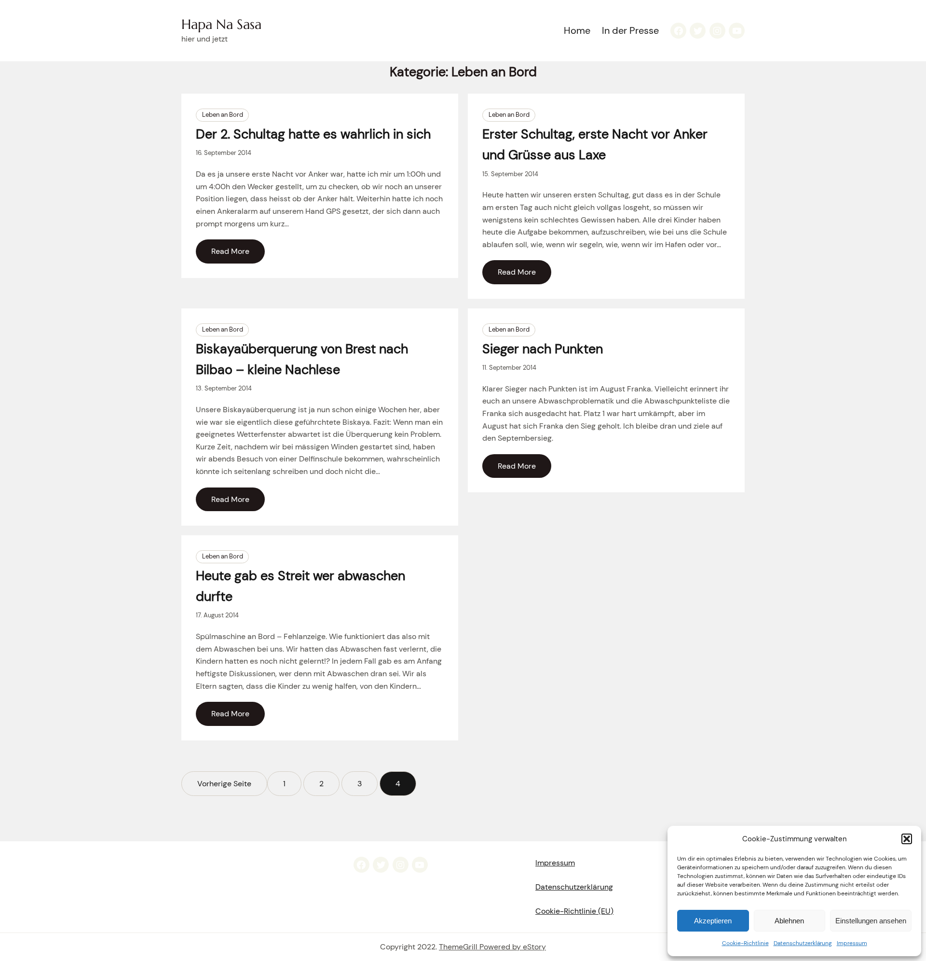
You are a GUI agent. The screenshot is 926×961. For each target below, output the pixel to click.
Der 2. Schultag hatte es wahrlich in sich (313, 133)
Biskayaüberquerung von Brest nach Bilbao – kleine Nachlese (302, 359)
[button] (907, 839)
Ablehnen (789, 921)
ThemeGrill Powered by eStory (492, 947)
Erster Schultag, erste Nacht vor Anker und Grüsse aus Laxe (595, 144)
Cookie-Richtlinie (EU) (574, 911)
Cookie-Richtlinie (745, 943)
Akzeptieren (713, 921)
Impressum (852, 943)
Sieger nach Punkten (542, 348)
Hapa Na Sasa (221, 24)
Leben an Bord (222, 115)
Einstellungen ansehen (870, 921)
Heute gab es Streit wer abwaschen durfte (300, 586)
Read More (230, 251)
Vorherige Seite (224, 784)
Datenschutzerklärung (803, 943)
